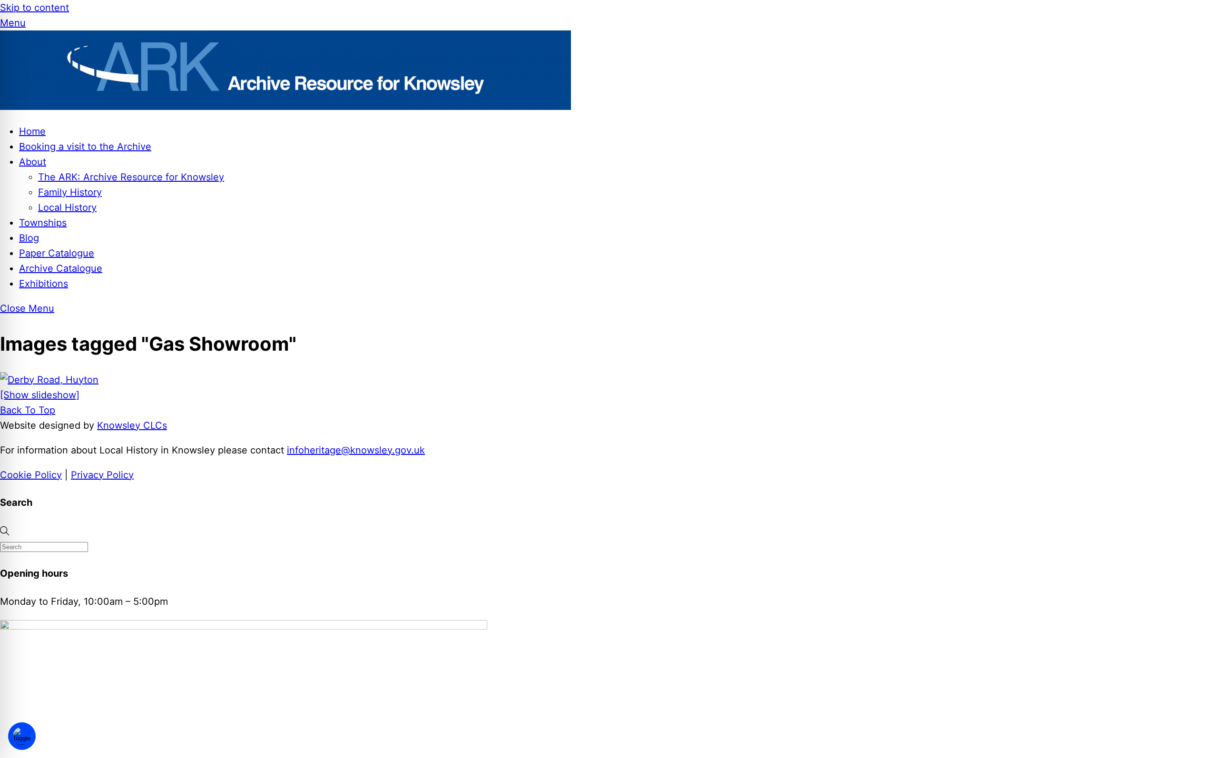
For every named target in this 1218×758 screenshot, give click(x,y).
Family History (70, 192)
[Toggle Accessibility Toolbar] (22, 736)
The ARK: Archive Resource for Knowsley (131, 177)
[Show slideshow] (39, 395)
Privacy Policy (102, 475)
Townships (43, 222)
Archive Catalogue (60, 268)
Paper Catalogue (56, 253)
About (32, 161)
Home (32, 131)
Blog (29, 238)
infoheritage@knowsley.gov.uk (356, 450)
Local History (67, 207)
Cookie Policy (31, 475)
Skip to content (34, 7)
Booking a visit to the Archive (85, 146)
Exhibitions (43, 283)
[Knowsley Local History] (285, 106)
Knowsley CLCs (132, 425)
